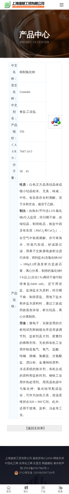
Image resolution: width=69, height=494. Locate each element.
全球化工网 (25, 463)
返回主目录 (35, 428)
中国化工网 (11, 463)
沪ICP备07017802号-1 (36, 468)
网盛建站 (47, 463)
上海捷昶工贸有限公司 (18, 458)
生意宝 (37, 463)
